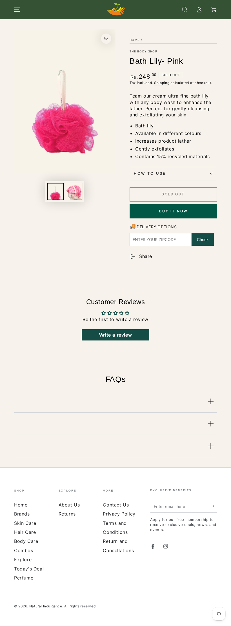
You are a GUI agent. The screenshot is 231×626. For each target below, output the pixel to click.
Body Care (26, 541)
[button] (184, 9)
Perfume (23, 578)
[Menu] (17, 9)
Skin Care (25, 523)
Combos (23, 550)
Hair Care (25, 532)
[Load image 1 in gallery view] (55, 191)
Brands (22, 514)
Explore (23, 559)
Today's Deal (29, 569)
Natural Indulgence (45, 606)
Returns (67, 514)
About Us (69, 505)
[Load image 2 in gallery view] (74, 191)
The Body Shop (143, 51)
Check (203, 239)
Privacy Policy (119, 514)
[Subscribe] (213, 506)
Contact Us (116, 505)
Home (134, 39)
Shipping (162, 83)
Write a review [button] (115, 335)
